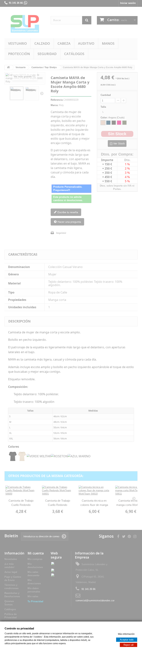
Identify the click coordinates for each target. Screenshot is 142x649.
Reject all (128, 644)
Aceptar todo (126, 639)
